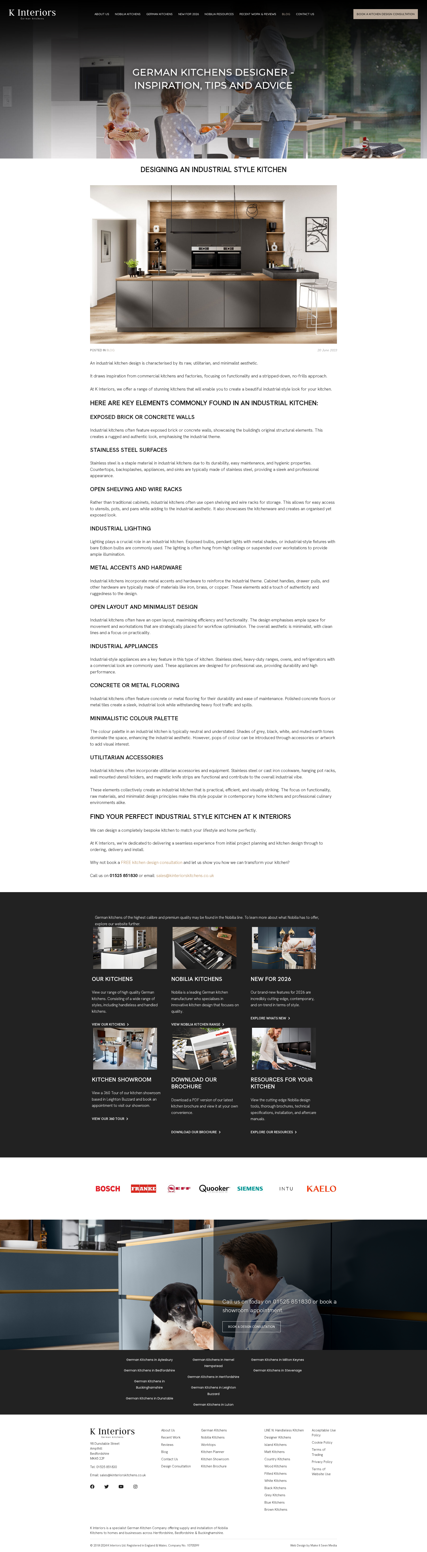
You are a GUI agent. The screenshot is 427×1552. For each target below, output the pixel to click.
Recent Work (171, 1437)
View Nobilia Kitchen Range (195, 1024)
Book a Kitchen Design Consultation (386, 14)
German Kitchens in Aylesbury (149, 1360)
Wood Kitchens (275, 1466)
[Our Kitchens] (125, 947)
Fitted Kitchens (275, 1473)
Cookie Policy (322, 1442)
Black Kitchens (275, 1488)
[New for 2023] (284, 947)
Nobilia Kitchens (128, 14)
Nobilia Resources (219, 14)
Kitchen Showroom (215, 1459)
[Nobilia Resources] (284, 1048)
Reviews (167, 1445)
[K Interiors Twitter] (106, 1487)
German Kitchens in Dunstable (149, 1398)
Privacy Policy (322, 1462)
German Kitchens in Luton (213, 1404)
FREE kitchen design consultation (151, 862)
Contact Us (305, 14)
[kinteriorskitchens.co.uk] (32, 13)
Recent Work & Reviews (258, 14)
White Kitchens (275, 1481)
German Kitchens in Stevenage (277, 1370)
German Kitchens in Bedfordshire (149, 1370)
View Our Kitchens (108, 1024)
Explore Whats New (268, 1018)
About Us (102, 14)
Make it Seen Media (323, 1545)
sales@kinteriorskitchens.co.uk (185, 875)
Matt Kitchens (274, 1452)
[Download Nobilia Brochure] (204, 1048)
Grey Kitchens (274, 1495)
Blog (286, 14)
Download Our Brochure (194, 1132)
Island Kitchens (275, 1445)
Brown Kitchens (275, 1509)
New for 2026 (188, 14)
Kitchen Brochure (214, 1466)
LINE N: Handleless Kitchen (284, 1430)
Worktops (208, 1445)
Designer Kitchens (277, 1437)
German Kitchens (159, 14)
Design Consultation (176, 1466)
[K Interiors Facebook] (92, 1487)
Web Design (298, 1545)
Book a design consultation (251, 1327)
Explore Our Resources (272, 1132)
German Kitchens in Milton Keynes (277, 1360)
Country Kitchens (277, 1459)
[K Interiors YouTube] (121, 1487)
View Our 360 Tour (108, 1119)
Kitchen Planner (212, 1452)
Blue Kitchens (274, 1502)
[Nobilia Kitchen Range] (204, 947)
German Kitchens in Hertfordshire (213, 1377)
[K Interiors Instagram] (135, 1487)
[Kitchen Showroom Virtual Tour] (125, 1048)
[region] (213, 79)
